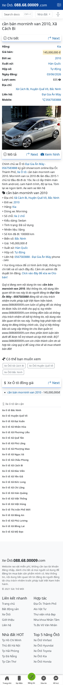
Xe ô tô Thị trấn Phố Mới (16, 509)
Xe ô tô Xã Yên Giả (12, 476)
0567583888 (53, 100)
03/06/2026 (54, 74)
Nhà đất (42, 14)
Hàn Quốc (54, 63)
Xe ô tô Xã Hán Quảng (15, 493)
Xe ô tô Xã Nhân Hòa (14, 426)
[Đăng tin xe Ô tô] (31, 677)
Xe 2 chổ (19, 216)
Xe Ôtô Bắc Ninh (13, 372)
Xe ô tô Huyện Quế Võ (15, 415)
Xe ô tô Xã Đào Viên (13, 471)
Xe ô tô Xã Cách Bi (12, 465)
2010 (58, 58)
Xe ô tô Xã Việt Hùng (14, 504)
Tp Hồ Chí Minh (11, 640)
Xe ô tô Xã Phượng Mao (16, 448)
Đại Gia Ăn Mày (51, 94)
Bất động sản (10, 609)
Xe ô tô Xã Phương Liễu (16, 432)
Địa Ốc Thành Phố (45, 604)
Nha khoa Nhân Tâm (46, 620)
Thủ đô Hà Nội (11, 645)
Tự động (55, 69)
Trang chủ (7, 683)
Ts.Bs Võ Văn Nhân (45, 625)
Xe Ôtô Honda (42, 661)
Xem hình (52, 154)
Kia (59, 46)
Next (55, 38)
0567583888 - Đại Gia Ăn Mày (33, 257)
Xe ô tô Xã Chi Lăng (13, 487)
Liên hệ (6, 625)
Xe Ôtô (6, 614)
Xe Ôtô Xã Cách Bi (14, 365)
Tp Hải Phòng (10, 651)
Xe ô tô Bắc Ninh (11, 410)
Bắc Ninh (55, 89)
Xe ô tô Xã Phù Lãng (13, 443)
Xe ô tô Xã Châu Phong (15, 459)
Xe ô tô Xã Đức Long (14, 482)
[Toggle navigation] (59, 5)
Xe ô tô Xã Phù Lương (15, 520)
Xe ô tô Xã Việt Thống (14, 498)
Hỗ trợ (56, 683)
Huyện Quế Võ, (40, 89)
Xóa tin (44, 683)
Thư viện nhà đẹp (45, 614)
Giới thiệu (8, 620)
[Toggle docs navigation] (58, 14)
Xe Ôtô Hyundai (43, 645)
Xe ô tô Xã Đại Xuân (13, 421)
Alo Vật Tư (40, 609)
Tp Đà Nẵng (9, 656)
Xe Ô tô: (22, 172)
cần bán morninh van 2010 (24, 392)
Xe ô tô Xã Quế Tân (13, 437)
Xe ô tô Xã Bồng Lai (13, 526)
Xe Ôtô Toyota (42, 651)
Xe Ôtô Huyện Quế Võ (41, 365)
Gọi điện (19, 683)
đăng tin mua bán (12, 573)
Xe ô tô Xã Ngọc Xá (13, 454)
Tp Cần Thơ (9, 661)
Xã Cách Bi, (23, 89)
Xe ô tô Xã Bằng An (13, 515)
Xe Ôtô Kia (40, 656)
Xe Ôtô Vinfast (43, 640)
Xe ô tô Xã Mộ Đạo (12, 531)
